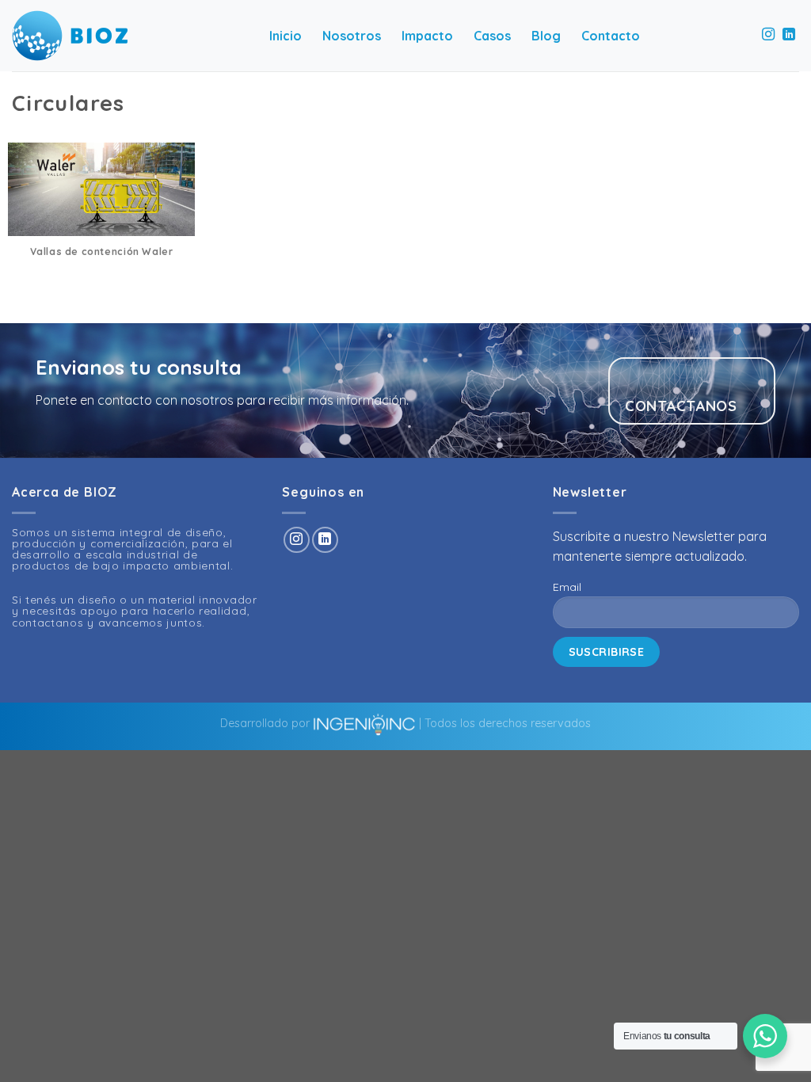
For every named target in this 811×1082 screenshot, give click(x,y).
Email (567, 587)
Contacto (610, 36)
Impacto (427, 36)
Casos (492, 36)
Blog (546, 36)
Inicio (285, 36)
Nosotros (351, 36)
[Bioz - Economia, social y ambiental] (70, 35)
